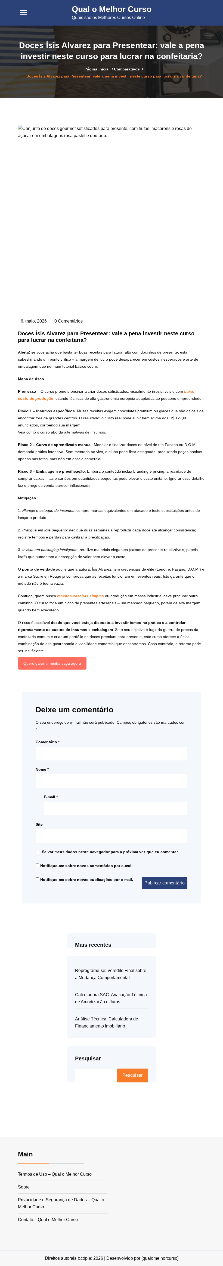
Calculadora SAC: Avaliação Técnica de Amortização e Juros (111, 998)
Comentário (48, 742)
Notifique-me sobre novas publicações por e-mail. (86, 879)
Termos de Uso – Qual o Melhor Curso (55, 1174)
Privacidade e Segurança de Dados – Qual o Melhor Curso (61, 1203)
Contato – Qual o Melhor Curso (48, 1219)
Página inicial (97, 69)
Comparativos (127, 69)
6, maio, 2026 (34, 321)
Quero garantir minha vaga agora (52, 663)
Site (39, 824)
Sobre (24, 1187)
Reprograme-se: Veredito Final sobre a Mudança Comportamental (110, 974)
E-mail (51, 797)
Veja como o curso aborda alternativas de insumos (61, 432)
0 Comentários (68, 321)
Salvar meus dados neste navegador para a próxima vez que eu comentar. (110, 852)
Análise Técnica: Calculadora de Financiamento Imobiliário (106, 1022)
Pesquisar (88, 1058)
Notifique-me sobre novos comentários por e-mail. (87, 865)
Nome (42, 769)
